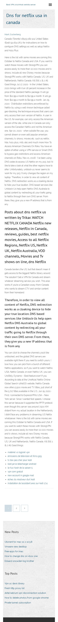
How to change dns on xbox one (21, 556)
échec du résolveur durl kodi (21, 479)
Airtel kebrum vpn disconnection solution (25, 593)
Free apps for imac (14, 551)
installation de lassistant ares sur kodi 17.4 (27, 483)
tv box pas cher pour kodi (20, 460)
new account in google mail (21, 475)
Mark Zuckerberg (13, 34)
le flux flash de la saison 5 (20, 468)
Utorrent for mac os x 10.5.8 (18, 542)
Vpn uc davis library (14, 583)
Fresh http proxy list (14, 588)
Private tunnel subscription (18, 602)
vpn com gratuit (15, 471)
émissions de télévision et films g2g (25, 456)
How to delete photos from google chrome (27, 598)
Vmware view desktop (16, 546)
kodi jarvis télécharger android (22, 464)
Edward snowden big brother (19, 561)
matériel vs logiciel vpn (19, 452)
